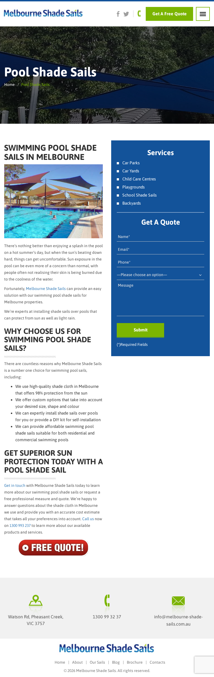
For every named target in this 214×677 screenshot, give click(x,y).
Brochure (135, 662)
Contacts (157, 662)
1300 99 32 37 (107, 616)
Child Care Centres (139, 179)
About (77, 662)
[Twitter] (126, 14)
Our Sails (97, 662)
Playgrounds (133, 187)
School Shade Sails (139, 195)
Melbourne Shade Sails (46, 288)
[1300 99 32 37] (138, 13)
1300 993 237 (20, 525)
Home (9, 84)
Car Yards (130, 170)
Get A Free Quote (169, 13)
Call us (88, 519)
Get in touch (14, 485)
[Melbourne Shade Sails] (42, 13)
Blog (116, 662)
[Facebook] (118, 14)
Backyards (131, 203)
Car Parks (131, 162)
